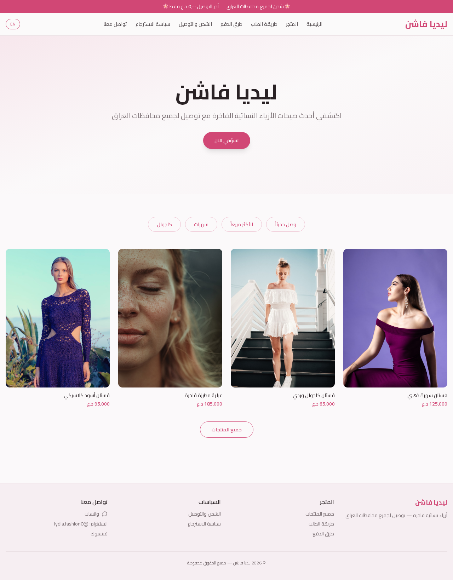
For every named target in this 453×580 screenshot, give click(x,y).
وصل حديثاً (285, 224)
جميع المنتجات (227, 429)
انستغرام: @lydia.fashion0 (81, 523)
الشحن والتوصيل (195, 24)
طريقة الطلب (264, 24)
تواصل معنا (115, 24)
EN (13, 24)
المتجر (292, 24)
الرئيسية (314, 24)
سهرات (201, 224)
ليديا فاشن (426, 24)
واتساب (92, 513)
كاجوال (164, 224)
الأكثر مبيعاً (241, 224)
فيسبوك (99, 533)
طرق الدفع (231, 24)
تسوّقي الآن (226, 140)
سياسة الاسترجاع (153, 24)
